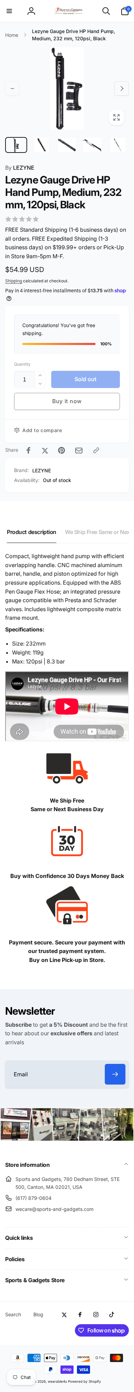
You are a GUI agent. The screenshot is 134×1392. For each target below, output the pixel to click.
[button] (9, 11)
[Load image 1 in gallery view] (16, 145)
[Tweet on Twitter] (45, 450)
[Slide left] (12, 88)
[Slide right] (121, 88)
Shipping (13, 280)
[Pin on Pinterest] (61, 450)
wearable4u (57, 1381)
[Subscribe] (115, 1074)
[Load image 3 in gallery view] (67, 145)
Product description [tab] (31, 531)
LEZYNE (19, 167)
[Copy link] (96, 450)
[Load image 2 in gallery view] (41, 145)
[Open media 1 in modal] (67, 88)
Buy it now (67, 401)
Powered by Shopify (84, 1381)
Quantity (22, 364)
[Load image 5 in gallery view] (118, 145)
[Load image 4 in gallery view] (92, 145)
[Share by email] (79, 450)
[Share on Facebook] (28, 450)
